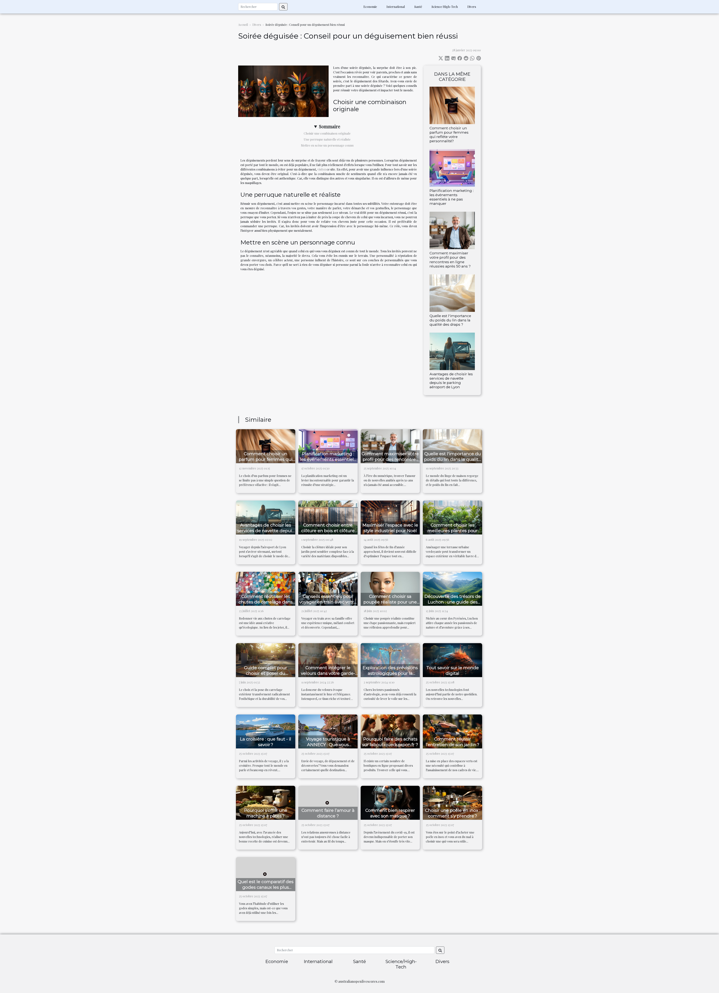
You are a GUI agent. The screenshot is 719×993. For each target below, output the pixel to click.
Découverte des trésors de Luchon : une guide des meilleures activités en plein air (452, 605)
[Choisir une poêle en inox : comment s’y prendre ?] (452, 802)
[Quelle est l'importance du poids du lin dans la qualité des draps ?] (452, 293)
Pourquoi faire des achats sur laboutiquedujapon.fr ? (390, 741)
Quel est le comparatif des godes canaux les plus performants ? (265, 887)
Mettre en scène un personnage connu (327, 145)
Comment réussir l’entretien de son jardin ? (452, 741)
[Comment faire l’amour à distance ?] (328, 802)
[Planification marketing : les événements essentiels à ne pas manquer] (452, 167)
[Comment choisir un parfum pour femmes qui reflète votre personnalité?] (452, 105)
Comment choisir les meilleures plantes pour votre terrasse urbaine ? (452, 530)
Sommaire (329, 126)
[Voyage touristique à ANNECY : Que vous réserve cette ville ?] (328, 731)
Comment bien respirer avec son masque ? (390, 813)
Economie (370, 7)
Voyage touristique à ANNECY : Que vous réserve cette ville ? (328, 744)
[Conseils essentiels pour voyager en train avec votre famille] (328, 588)
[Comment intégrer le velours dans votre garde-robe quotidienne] (328, 660)
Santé (418, 7)
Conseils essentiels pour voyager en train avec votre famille (328, 602)
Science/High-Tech (445, 7)
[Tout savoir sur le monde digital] (452, 660)
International (395, 7)
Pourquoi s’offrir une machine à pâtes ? (265, 813)
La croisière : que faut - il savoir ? (265, 741)
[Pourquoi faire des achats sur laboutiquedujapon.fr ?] (390, 731)
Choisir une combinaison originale (327, 133)
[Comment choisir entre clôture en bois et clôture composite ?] (328, 517)
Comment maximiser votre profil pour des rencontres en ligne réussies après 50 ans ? (450, 259)
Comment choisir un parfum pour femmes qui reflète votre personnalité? (449, 134)
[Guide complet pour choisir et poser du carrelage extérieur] (265, 660)
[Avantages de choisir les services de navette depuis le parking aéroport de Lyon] (452, 351)
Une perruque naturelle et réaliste (327, 139)
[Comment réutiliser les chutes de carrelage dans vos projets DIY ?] (265, 588)
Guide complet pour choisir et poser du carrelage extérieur (265, 673)
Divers (471, 7)
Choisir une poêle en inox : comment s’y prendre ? (452, 813)
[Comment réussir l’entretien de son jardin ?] (452, 731)
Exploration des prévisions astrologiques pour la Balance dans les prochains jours (390, 676)
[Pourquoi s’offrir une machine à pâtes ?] (265, 802)
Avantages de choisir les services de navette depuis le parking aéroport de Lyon (451, 380)
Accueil (243, 25)
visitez (321, 169)
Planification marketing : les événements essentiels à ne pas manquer (452, 197)
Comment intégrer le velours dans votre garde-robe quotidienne (328, 673)
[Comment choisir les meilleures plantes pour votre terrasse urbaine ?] (452, 517)
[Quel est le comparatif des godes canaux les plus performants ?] (265, 874)
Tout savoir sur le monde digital (452, 670)
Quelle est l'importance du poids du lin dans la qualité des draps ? (450, 320)
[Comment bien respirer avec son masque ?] (390, 802)
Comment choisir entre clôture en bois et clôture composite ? (328, 530)
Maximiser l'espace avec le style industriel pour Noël (390, 527)
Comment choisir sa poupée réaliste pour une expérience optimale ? (390, 602)
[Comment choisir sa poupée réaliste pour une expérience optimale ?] (390, 588)
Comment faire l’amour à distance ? (327, 813)
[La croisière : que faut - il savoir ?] (265, 731)
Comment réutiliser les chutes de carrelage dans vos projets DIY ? (265, 602)
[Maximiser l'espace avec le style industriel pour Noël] (390, 517)
